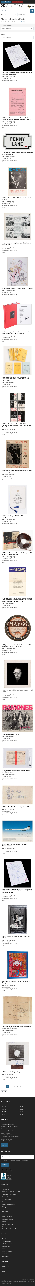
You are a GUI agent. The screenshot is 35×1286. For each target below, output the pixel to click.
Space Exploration (7, 1226)
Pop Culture (5, 1211)
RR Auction (14, 1280)
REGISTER (6, 1)
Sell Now (4, 1145)
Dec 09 (21, 1111)
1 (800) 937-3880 (9, 1124)
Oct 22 (4, 1114)
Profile (4, 1271)
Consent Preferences (6, 1283)
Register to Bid (6, 1266)
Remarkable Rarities (7, 1219)
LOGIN (29, 1)
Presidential (5, 1214)
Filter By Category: (7, 25)
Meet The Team (6, 1246)
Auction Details (20, 21)
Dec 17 (21, 1114)
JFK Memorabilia (6, 1199)
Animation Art (5, 1189)
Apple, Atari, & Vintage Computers (11, 1191)
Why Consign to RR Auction (9, 1244)
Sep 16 (4, 1106)
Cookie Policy (5, 1254)
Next (3, 1091)
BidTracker (5, 1269)
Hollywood (5, 1196)
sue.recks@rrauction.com (9, 1130)
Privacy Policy (5, 1256)
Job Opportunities (6, 1241)
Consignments (6, 1274)
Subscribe (4, 1164)
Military (4, 1207)
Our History (5, 1238)
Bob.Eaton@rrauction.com (10, 1141)
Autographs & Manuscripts (9, 1194)
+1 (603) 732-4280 (13, 1126)
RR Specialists (6, 1249)
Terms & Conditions (7, 1251)
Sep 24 (4, 1109)
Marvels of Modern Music (8, 1204)
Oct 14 (4, 1111)
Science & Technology (8, 1224)
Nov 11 (21, 1106)
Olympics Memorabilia (8, 1209)
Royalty (4, 1221)
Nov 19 (21, 1109)
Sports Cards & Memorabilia (9, 1229)
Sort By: (3, 34)
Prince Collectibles (7, 1216)
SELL (17, 1)
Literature (4, 1201)
